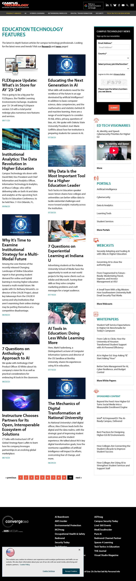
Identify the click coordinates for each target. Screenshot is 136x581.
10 (70, 477)
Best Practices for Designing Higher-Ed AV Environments (111, 433)
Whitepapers (108, 319)
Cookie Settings (49, 571)
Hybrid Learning (37, 13)
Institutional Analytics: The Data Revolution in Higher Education (19, 161)
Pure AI (98, 533)
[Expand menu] (132, 5)
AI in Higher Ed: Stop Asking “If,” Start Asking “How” (112, 357)
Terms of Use (84, 571)
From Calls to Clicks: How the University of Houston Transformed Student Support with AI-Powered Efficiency (112, 343)
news (58, 46)
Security (99, 13)
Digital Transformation (81, 13)
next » (79, 477)
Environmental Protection (68, 525)
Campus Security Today (106, 521)
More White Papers (106, 380)
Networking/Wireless (57, 13)
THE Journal (100, 550)
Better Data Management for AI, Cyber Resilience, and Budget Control (113, 369)
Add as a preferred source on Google (94, 6)
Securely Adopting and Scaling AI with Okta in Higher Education (113, 253)
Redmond (60, 538)
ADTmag (98, 516)
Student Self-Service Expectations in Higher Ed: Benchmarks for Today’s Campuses (113, 327)
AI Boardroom (62, 516)
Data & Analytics (105, 205)
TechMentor (61, 546)
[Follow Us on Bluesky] (115, 5)
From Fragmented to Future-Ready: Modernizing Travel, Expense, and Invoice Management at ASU (111, 277)
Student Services (105, 221)
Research (46, 46)
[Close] (79, 550)
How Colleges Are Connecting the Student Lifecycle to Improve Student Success (113, 448)
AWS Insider (61, 521)
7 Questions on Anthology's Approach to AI (15, 353)
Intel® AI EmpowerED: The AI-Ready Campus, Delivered (111, 420)
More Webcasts (104, 303)
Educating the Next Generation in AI (65, 82)
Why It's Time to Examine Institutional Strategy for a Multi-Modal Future (20, 249)
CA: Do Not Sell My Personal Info (105, 571)
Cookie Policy (25, 564)
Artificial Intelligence (107, 189)
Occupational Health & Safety (70, 533)
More (99, 168)
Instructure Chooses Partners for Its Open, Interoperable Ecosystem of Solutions (21, 425)
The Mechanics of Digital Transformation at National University (65, 410)
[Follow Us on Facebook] (119, 5)
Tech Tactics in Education (107, 546)
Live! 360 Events (102, 525)
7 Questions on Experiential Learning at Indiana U (65, 253)
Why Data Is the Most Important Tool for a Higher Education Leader (66, 178)
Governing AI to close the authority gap (109, 263)
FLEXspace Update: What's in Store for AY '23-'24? (19, 84)
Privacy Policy (119, 74)
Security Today (62, 542)
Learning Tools (104, 213)
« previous (11, 477)
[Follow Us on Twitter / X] (111, 5)
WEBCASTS (105, 245)
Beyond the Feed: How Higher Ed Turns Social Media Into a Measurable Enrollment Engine (113, 404)
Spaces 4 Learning (103, 542)
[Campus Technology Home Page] (15, 5)
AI (25, 13)
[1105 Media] (15, 546)
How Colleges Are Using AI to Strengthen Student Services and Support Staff (113, 465)
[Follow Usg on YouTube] (123, 5)
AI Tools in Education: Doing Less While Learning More (66, 335)
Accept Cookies (71, 571)
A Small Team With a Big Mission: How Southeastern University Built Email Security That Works (114, 292)
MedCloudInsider (103, 529)
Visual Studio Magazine (106, 555)
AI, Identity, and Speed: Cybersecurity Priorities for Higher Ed (113, 134)
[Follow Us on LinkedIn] (107, 5)
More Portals (103, 229)
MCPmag (59, 529)
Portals (104, 183)
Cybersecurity (103, 197)
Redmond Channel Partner (107, 538)
